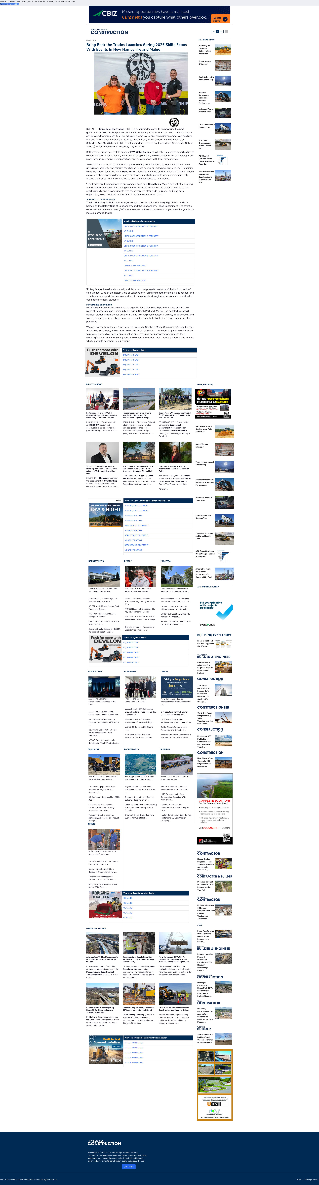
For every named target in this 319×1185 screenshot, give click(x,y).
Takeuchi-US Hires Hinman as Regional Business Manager (138, 590)
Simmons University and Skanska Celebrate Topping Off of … (139, 798)
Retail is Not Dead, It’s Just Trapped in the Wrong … (205, 643)
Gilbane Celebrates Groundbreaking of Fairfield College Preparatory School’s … (141, 807)
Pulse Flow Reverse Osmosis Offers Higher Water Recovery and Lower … (205, 936)
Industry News (94, 384)
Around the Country (208, 587)
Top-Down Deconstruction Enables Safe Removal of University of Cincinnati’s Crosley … (204, 694)
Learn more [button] (70, 1)
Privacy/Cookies (312, 1179)
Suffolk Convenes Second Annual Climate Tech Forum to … (103, 863)
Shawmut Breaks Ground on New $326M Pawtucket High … (139, 816)
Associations (95, 671)
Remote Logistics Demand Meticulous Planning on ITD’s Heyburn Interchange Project (205, 962)
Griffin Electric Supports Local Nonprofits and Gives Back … (174, 728)
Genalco (127, 898)
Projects (165, 561)
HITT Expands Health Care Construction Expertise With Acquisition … (173, 797)
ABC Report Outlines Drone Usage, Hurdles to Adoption (205, 553)
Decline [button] (3, 4)
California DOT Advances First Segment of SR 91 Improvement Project (205, 667)
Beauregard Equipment (136, 506)
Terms (298, 1179)
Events (91, 824)
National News (207, 40)
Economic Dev (131, 749)
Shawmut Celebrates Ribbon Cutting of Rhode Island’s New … (102, 870)
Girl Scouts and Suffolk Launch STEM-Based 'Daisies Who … (174, 713)
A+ (221, 31)
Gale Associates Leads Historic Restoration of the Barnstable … (175, 590)
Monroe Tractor (133, 515)
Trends (164, 671)
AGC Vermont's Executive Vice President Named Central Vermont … (103, 722)
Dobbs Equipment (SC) (135, 265)
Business (165, 749)
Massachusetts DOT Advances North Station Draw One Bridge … (139, 720)
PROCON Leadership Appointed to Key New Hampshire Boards (140, 610)
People (128, 561)
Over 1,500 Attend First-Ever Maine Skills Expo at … (103, 622)
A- (214, 31)
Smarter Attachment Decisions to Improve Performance (204, 97)
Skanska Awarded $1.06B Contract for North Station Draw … (176, 623)
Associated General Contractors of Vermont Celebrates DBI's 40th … (176, 736)
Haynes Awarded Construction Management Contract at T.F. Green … (140, 789)
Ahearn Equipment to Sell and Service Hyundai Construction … (175, 788)
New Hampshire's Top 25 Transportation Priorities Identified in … (176, 702)
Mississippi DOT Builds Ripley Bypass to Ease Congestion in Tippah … (204, 741)
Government (131, 671)
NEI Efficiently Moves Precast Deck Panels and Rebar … (103, 607)
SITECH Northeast (133, 1043)
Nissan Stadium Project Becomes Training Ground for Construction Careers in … (206, 864)
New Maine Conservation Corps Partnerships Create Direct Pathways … (102, 733)
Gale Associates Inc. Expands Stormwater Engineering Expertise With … (140, 601)
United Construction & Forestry (141, 226)
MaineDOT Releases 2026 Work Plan (139, 728)
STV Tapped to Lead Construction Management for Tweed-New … (140, 778)
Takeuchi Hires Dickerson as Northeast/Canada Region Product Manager (103, 818)
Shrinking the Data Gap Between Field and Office (204, 429)
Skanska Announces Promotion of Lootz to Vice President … (140, 628)
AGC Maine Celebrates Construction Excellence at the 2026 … (102, 702)
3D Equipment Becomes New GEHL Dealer (104, 798)
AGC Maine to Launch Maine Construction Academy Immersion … (104, 713)
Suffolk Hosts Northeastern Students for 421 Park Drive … (101, 878)
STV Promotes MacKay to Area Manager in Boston (102, 615)
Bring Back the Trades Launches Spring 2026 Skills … (102, 885)
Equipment (93, 749)
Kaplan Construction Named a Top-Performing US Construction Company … (176, 818)
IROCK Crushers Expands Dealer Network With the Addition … (102, 778)
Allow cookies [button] (13, 4)
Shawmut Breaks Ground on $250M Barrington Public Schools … (104, 630)
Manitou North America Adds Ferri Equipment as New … (176, 778)
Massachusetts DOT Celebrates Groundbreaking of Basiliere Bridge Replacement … (140, 712)
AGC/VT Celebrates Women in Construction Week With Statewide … (103, 743)
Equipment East (131, 355)
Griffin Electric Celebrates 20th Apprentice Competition (102, 852)
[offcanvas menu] (226, 31)
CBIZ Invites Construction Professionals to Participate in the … (177, 721)
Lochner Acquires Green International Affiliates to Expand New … (175, 807)
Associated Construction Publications (23, 1179)
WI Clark (128, 231)
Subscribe (129, 1167)
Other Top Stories (96, 928)
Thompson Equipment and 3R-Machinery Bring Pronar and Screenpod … (102, 789)
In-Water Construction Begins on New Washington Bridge (102, 600)
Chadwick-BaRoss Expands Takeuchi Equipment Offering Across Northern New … (101, 807)
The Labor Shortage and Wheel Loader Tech (204, 536)
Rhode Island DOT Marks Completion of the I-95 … (136, 700)
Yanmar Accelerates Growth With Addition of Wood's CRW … (103, 590)
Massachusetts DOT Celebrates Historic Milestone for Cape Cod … (176, 600)
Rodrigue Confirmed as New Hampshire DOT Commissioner (138, 736)
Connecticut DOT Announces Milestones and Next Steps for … (175, 607)
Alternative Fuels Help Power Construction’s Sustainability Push (206, 177)
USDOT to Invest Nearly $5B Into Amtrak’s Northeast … (175, 615)
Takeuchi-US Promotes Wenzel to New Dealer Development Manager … (140, 619)
